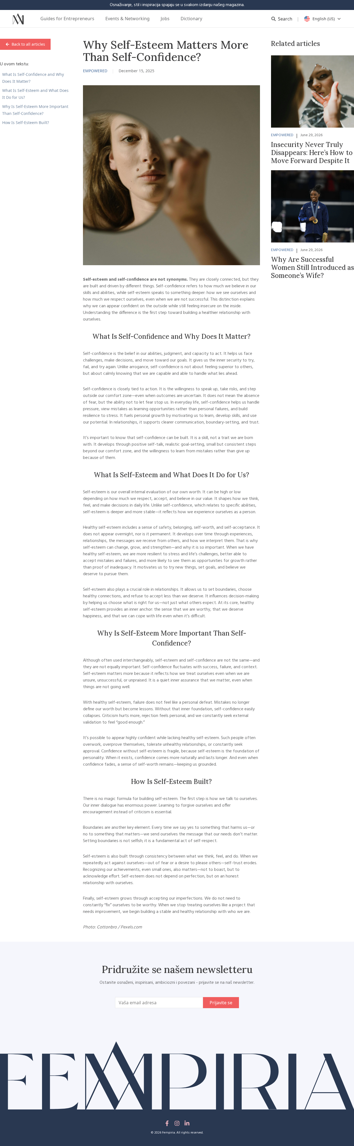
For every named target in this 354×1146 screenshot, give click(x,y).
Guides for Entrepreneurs (67, 19)
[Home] (18, 18)
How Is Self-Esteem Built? (25, 122)
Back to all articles (28, 44)
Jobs (165, 19)
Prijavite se (221, 1003)
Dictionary (191, 19)
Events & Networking (127, 19)
